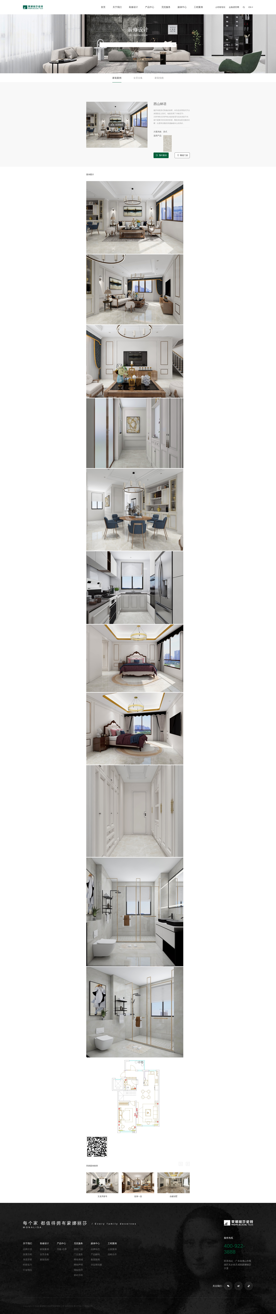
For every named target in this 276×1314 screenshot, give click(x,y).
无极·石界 (62, 1249)
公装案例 (112, 1249)
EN (250, 7)
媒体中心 (182, 7)
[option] (102, 1186)
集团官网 (235, 7)
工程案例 (198, 7)
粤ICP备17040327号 (83, 1306)
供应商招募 (96, 1264)
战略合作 (112, 1254)
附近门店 (184, 155)
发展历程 (27, 1254)
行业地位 (27, 1270)
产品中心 (149, 7)
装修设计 (133, 7)
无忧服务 (165, 7)
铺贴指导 (78, 1270)
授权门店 (78, 1249)
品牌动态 (95, 1249)
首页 (103, 7)
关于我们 (117, 7)
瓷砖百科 (78, 1275)
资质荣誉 (27, 1259)
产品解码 (95, 1254)
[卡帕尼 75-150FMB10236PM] (167, 143)
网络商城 (78, 1259)
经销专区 (221, 7)
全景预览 (119, 125)
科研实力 (27, 1264)
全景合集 (138, 78)
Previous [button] (181, 1164)
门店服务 (78, 1254)
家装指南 (159, 78)
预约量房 (163, 155)
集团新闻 (95, 1259)
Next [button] (188, 1164)
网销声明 (78, 1264)
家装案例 (116, 78)
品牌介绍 (27, 1249)
